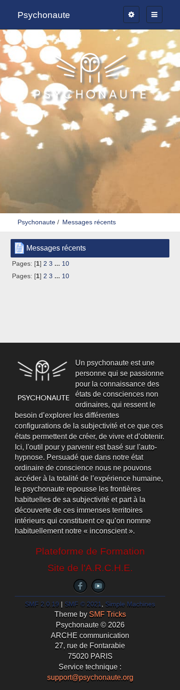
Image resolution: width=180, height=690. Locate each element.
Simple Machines (130, 604)
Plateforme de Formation (90, 551)
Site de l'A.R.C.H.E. (90, 567)
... (58, 263)
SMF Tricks (107, 614)
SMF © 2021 (83, 604)
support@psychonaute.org (90, 677)
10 (65, 263)
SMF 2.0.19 (42, 604)
